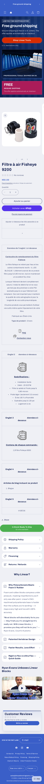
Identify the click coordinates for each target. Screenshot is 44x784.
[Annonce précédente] (4, 4)
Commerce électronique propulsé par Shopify (22, 780)
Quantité (5, 187)
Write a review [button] (22, 723)
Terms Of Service (32, 753)
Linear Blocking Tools (24, 778)
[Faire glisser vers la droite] (27, 159)
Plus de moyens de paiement (22, 214)
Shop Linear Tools (22, 40)
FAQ (24, 333)
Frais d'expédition (7, 183)
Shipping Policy (34, 757)
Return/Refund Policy (12, 757)
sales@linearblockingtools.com (21, 775)
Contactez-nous (24, 338)
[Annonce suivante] (39, 4)
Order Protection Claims (28, 761)
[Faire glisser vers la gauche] (16, 159)
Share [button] (6, 520)
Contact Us (10, 753)
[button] (5, 12)
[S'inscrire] (39, 740)
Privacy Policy (20, 753)
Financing (23, 757)
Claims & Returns (13, 761)
